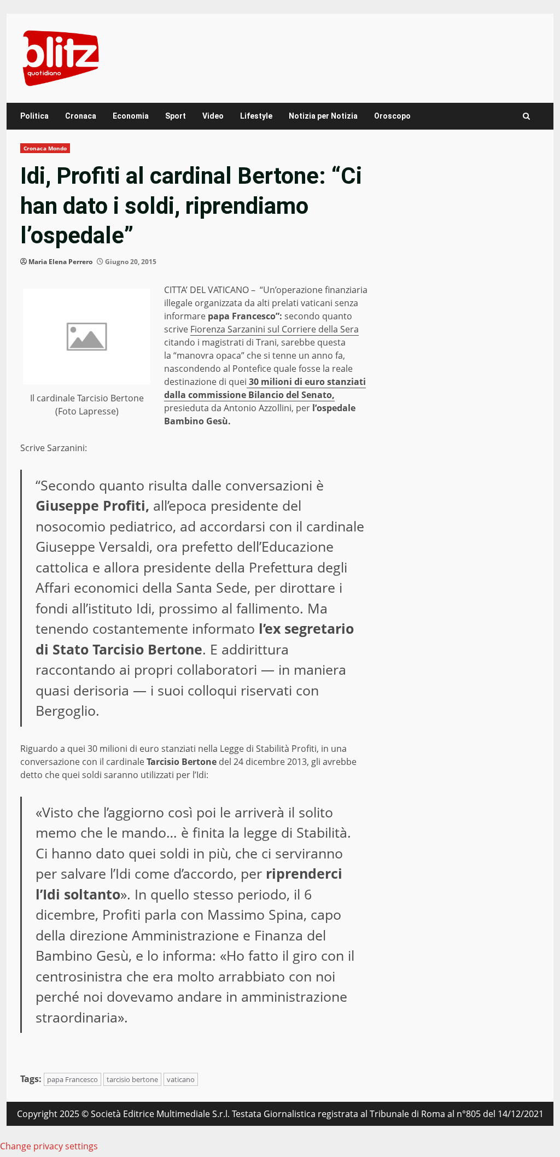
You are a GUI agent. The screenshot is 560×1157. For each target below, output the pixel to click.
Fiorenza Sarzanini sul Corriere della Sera (274, 329)
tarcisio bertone (132, 1079)
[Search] (526, 116)
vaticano (181, 1079)
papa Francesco (72, 1079)
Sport (175, 116)
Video (213, 116)
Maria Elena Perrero (60, 261)
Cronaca (80, 116)
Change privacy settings (49, 1146)
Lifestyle (256, 116)
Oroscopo (392, 116)
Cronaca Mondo (45, 148)
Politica (34, 116)
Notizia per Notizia (323, 116)
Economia (131, 116)
